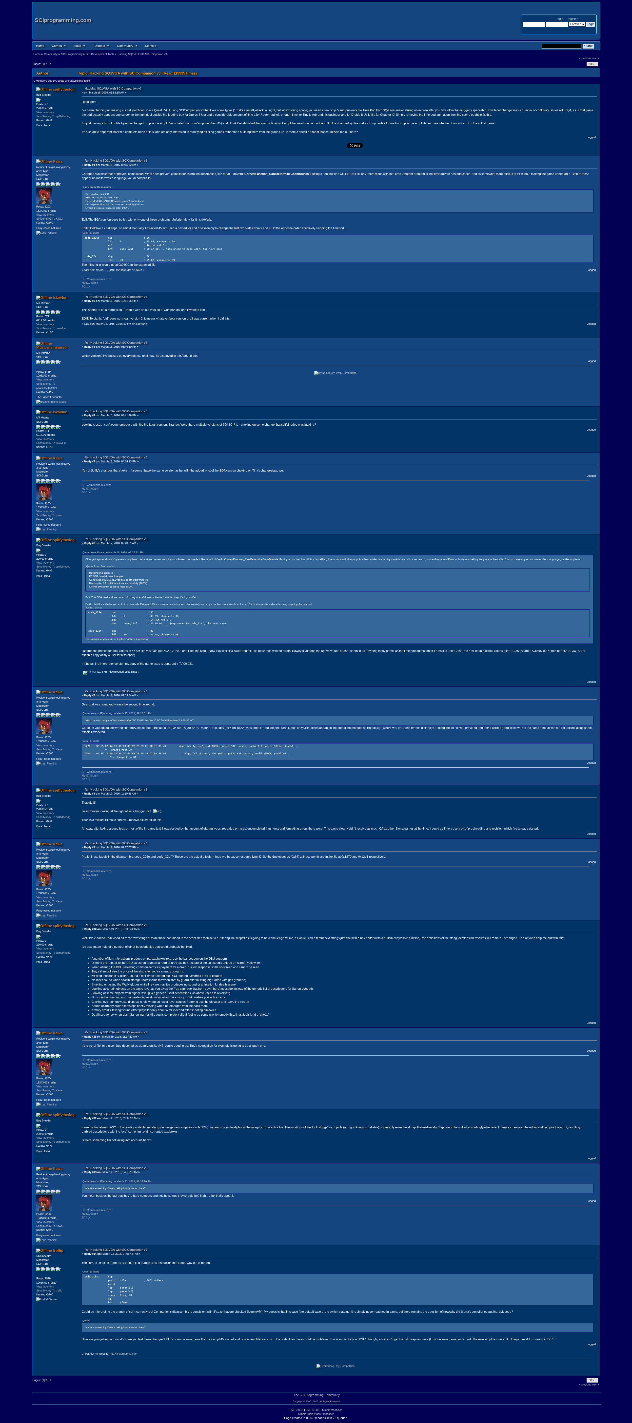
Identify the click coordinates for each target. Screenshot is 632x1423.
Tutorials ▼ (101, 45)
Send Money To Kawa (49, 218)
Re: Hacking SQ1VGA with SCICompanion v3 (116, 160)
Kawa (57, 161)
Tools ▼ (80, 45)
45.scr (92, 671)
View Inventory (45, 112)
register (572, 19)
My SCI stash (90, 282)
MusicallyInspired (51, 347)
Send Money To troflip (49, 1290)
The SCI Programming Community (317, 1395)
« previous (585, 58)
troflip (58, 1250)
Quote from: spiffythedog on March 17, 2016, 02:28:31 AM (116, 713)
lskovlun (60, 297)
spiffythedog (64, 89)
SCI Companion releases (97, 279)
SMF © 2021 (313, 1409)
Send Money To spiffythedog (53, 116)
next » (595, 58)
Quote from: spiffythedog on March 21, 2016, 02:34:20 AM (116, 1181)
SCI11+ (86, 286)
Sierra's (150, 45)
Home (40, 45)
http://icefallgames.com (123, 1353)
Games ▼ (59, 45)
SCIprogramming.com (63, 20)
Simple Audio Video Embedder (316, 1413)
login (560, 19)
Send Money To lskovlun (51, 328)
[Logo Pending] (46, 232)
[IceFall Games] (47, 1299)
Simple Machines (332, 1409)
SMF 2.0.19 (296, 1409)
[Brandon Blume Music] (51, 401)
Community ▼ (127, 45)
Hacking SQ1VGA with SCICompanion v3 (113, 88)
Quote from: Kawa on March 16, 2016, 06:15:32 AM (112, 552)
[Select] (94, 232)
